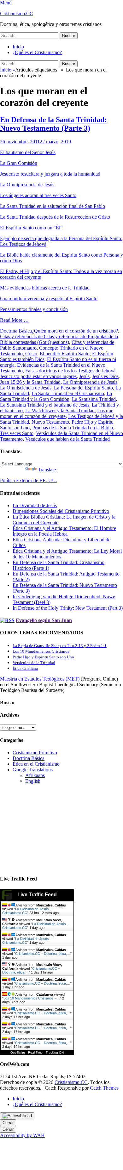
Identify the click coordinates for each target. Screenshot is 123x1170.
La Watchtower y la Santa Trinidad (60, 410)
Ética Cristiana (25, 668)
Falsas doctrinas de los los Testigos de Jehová (70, 370)
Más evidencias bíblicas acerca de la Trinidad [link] (45, 287)
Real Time (35, 1052)
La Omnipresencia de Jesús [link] (27, 184)
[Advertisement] (44, 828)
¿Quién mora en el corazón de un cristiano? (75, 330)
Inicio (18, 46)
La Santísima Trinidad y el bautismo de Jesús (44, 405)
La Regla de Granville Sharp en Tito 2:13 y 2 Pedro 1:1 (60, 645)
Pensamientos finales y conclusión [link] (34, 309)
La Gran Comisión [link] (18, 163)
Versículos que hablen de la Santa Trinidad (67, 439)
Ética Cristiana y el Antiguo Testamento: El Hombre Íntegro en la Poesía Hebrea (64, 531)
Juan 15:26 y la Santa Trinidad (30, 382)
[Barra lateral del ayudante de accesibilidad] (17, 1115)
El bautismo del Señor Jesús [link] (28, 152)
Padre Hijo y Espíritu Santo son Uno (43, 657)
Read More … (14, 320)
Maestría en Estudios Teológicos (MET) (39, 678)
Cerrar (8, 1122)
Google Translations (33, 769)
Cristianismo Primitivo (35, 752)
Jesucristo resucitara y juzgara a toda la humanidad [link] (50, 174)
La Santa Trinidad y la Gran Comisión (56, 396)
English (32, 781)
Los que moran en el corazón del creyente (56, 413)
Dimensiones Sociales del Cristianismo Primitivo (61, 511)
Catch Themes (104, 1088)
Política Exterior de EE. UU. (28, 480)
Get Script (17, 1052)
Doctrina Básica (16, 330)
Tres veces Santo (16, 433)
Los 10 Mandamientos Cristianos (41, 651)
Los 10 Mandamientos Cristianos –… (31, 998)
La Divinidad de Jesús (35, 505)
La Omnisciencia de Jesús (25, 387)
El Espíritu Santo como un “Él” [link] (31, 227)
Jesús (84, 376)
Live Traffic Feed (37, 894)
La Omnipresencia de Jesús (90, 382)
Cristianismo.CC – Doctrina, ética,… (42, 953)
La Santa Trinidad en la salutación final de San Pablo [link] (52, 206)
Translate (47, 469)
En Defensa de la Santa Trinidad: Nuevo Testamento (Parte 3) (53, 123)
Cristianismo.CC (16, 13)
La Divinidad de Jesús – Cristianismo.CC (27, 911)
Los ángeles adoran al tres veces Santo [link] (38, 195)
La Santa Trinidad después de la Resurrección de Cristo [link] (55, 217)
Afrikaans (35, 775)
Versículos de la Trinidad (34, 662)
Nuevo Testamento (50, 422)
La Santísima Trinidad (94, 399)
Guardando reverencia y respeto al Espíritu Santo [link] (48, 298)
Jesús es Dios (105, 376)
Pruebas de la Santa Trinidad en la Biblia (72, 427)
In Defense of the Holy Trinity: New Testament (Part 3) (68, 608)
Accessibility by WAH (22, 1135)
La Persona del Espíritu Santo (83, 387)
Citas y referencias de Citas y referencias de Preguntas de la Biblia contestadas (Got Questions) (59, 339)
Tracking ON (55, 1052)
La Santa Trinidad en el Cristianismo (68, 393)
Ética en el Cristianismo (36, 764)
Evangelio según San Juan (44, 620)
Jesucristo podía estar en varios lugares (38, 376)
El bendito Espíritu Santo (65, 353)
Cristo (31, 353)
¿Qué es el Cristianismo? (37, 52)
